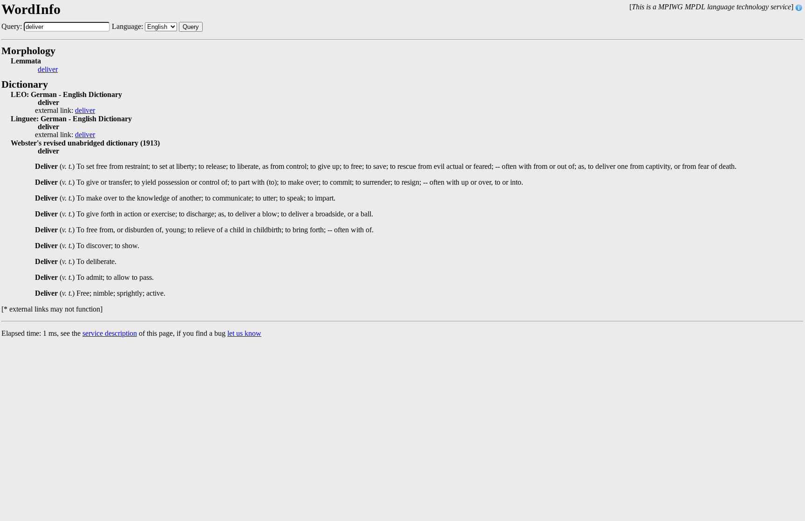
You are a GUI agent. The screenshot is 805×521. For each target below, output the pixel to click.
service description (109, 333)
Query (191, 26)
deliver (48, 69)
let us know (244, 333)
